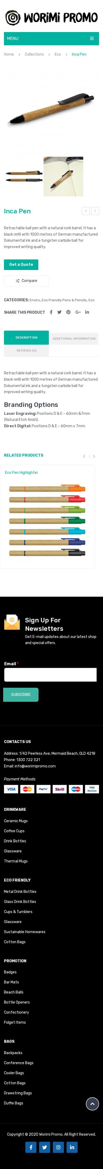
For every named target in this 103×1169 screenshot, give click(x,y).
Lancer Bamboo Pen (95, 212)
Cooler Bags (14, 1073)
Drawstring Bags (18, 1093)
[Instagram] (58, 1147)
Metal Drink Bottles (20, 891)
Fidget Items (15, 1022)
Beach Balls (14, 992)
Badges (10, 972)
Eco (58, 54)
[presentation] (86, 456)
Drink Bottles (15, 841)
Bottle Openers (17, 1002)
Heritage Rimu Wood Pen (86, 212)
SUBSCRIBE (21, 695)
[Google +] (78, 312)
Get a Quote (21, 264)
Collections (34, 54)
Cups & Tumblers (18, 912)
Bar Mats (11, 982)
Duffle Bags (13, 1103)
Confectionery (16, 1012)
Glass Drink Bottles (20, 902)
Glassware (13, 851)
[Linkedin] (72, 1147)
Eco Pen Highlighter (21, 472)
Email (11, 663)
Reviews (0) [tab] (26, 350)
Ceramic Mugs (16, 821)
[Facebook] (51, 312)
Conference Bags (19, 1063)
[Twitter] (59, 312)
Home (9, 54)
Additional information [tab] (74, 338)
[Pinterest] (68, 312)
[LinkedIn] (87, 312)
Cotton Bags (15, 942)
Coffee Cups (14, 831)
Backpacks (13, 1053)
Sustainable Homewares (24, 932)
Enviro (35, 300)
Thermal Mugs (16, 861)
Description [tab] (27, 337)
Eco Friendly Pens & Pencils (64, 300)
